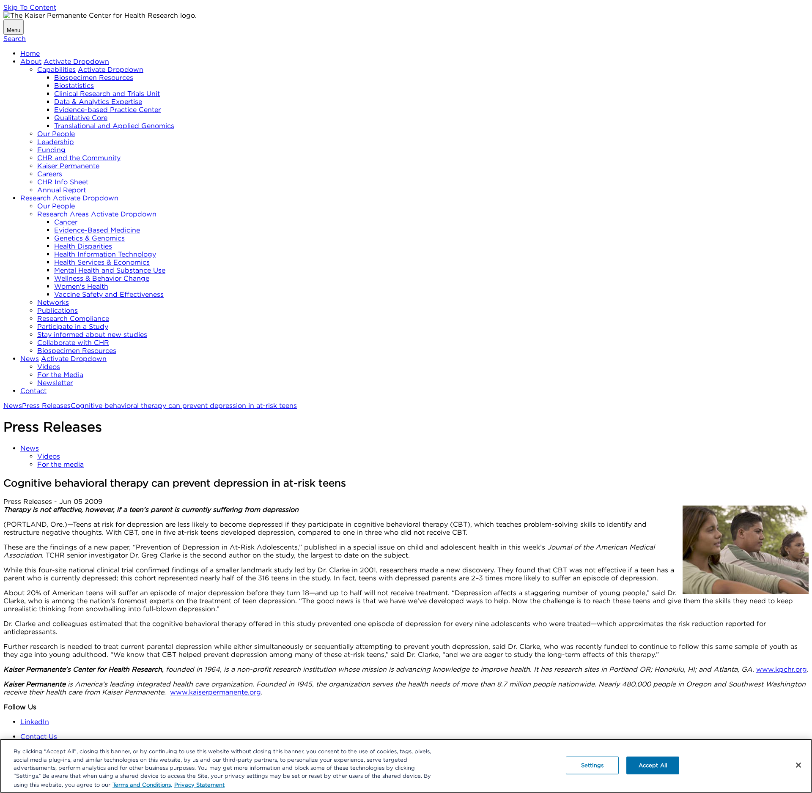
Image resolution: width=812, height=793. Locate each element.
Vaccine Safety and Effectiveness (109, 294)
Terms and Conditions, (142, 784)
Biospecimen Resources (93, 78)
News (29, 359)
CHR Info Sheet (62, 182)
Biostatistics (74, 86)
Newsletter (55, 383)
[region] (406, 766)
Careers (49, 174)
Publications (57, 310)
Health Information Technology (105, 254)
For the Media (60, 375)
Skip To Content (29, 7)
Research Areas (63, 214)
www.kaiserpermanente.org (215, 692)
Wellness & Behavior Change (101, 278)
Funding (51, 150)
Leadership (55, 142)
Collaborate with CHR (73, 343)
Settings (592, 765)
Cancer (65, 222)
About (30, 61)
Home (30, 53)
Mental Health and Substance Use (109, 270)
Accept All (653, 765)
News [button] (29, 448)
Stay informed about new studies (92, 335)
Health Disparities (83, 246)
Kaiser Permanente (68, 166)
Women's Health (81, 286)
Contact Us (38, 737)
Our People (56, 134)
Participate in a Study (72, 327)
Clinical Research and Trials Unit (107, 94)
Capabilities (56, 70)
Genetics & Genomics (89, 238)
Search (14, 39)
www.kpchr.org (781, 669)
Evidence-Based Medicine (97, 230)
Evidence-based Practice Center (107, 110)
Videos (48, 367)
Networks (53, 302)
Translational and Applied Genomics (114, 126)
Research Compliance (73, 318)
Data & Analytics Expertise (98, 102)
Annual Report (61, 190)
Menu (13, 30)
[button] (76, 61)
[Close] (798, 765)
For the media (60, 464)
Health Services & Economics (102, 262)
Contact (33, 391)
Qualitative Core (80, 118)
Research (35, 198)
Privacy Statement (199, 784)
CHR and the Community (79, 158)
